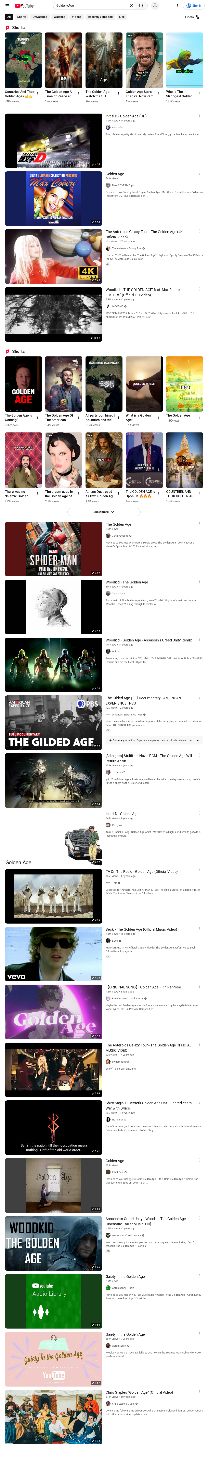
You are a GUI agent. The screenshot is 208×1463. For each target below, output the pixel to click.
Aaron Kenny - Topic (123, 1288)
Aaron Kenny (119, 1345)
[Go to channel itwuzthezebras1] (109, 1061)
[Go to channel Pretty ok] (109, 825)
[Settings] (177, 5)
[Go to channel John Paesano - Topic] (109, 535)
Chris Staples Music (123, 1403)
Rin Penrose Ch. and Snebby (127, 998)
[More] (198, 740)
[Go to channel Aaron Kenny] (109, 1345)
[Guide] (7, 5)
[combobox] (92, 5)
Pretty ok (117, 825)
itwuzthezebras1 (121, 1061)
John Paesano (120, 535)
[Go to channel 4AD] (109, 883)
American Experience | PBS (127, 714)
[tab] (9, 17)
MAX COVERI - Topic (123, 185)
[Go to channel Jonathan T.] (109, 772)
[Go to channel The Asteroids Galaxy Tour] (109, 248)
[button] (159, 740)
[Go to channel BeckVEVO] (109, 940)
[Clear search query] (131, 6)
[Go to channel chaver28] (109, 127)
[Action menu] (199, 115)
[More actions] (38, 94)
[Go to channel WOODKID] (109, 306)
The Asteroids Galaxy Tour (127, 248)
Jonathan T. (118, 772)
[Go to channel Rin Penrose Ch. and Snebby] (109, 998)
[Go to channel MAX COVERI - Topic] (109, 185)
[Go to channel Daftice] (109, 651)
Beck (115, 940)
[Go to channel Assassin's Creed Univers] (109, 1235)
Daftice (116, 651)
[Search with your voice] (155, 6)
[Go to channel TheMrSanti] (109, 593)
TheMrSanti (118, 593)
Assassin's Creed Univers (126, 1235)
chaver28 (117, 127)
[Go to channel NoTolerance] (109, 1119)
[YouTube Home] (23, 5)
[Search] (141, 6)
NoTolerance (119, 1119)
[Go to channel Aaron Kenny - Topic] (109, 1288)
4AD (114, 883)
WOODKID (117, 306)
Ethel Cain (118, 1172)
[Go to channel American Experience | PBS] (109, 714)
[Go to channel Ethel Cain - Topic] (109, 1172)
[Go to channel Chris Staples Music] (109, 1403)
